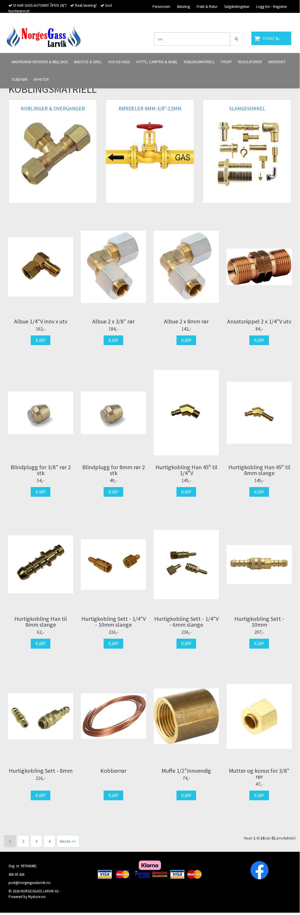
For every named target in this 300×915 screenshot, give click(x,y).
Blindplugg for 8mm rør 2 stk (113, 470)
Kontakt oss (257, 19)
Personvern (161, 6)
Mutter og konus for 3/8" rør (259, 773)
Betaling (183, 6)
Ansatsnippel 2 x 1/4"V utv (259, 321)
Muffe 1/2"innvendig (186, 771)
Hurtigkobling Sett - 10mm (259, 622)
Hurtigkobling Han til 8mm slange (40, 622)
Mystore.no (37, 896)
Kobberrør (113, 771)
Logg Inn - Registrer (271, 6)
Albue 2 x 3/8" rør (113, 321)
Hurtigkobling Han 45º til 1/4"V (186, 470)
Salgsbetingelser (236, 6)
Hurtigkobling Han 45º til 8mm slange (259, 470)
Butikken (280, 19)
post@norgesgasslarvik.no (29, 882)
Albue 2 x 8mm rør (186, 321)
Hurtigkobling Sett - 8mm (41, 771)
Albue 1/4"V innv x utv (40, 321)
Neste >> (68, 841)
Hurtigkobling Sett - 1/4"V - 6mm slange (186, 622)
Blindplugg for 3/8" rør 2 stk (41, 470)
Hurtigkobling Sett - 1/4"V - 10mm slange (113, 622)
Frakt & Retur (207, 6)
